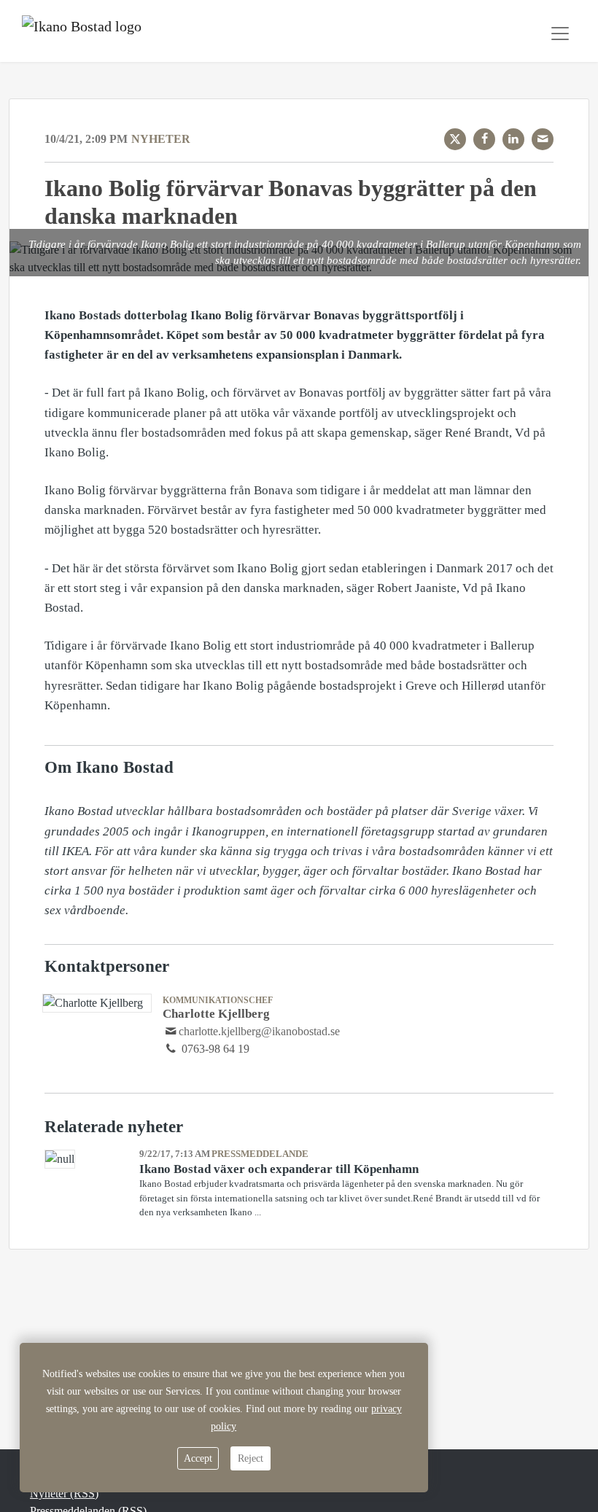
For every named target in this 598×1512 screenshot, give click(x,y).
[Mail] (543, 139)
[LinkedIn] (513, 139)
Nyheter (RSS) (64, 1493)
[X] (455, 139)
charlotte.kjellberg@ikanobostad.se (259, 1031)
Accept (198, 1458)
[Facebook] (484, 139)
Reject (250, 1458)
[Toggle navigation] (560, 33)
